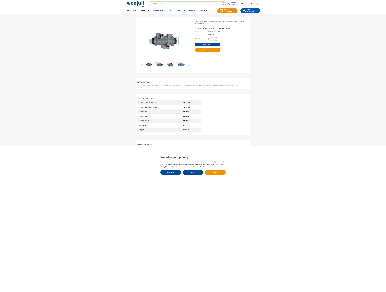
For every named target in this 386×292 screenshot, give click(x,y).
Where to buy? (207, 44)
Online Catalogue (204, 21)
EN (242, 4)
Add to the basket (209, 50)
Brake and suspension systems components (222, 21)
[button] (141, 64)
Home (196, 21)
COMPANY (203, 10)
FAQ (170, 10)
